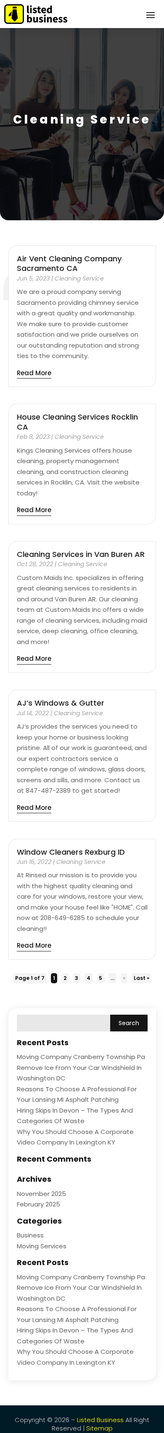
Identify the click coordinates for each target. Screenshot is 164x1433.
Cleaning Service (79, 278)
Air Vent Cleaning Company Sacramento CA (69, 263)
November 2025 (41, 1193)
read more (34, 373)
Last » (141, 978)
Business (30, 1235)
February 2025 (38, 1204)
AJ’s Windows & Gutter (60, 703)
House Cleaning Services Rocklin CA (77, 422)
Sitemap (99, 1428)
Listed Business (100, 1419)
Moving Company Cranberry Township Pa (81, 1056)
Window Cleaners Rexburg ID (71, 852)
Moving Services (41, 1246)
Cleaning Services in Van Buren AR (81, 554)
